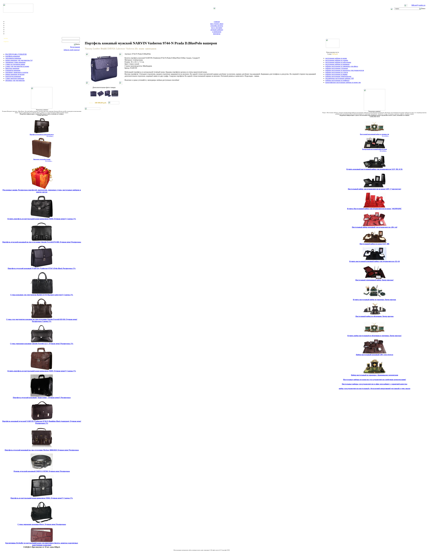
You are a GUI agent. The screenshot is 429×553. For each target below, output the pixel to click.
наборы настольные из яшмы (336, 74)
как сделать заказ (216, 24)
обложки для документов (15, 80)
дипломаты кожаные (13, 58)
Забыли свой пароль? (72, 50)
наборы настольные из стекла (336, 72)
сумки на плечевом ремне (15, 64)
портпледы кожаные (13, 76)
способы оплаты (216, 26)
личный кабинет (216, 30)
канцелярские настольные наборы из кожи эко (343, 82)
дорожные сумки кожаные (15, 62)
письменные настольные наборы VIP (339, 78)
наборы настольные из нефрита (337, 80)
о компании (216, 32)
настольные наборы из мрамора (337, 64)
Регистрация (75, 47)
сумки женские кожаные (14, 78)
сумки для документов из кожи (17, 66)
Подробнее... (50, 136)
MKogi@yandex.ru (418, 5)
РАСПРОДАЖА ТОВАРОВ (16, 54)
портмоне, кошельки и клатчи (16, 72)
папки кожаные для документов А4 (18, 60)
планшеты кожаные (12, 70)
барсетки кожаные (12, 68)
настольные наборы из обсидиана (338, 62)
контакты (216, 34)
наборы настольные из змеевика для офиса (341, 66)
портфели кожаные (12, 56)
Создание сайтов (195, 551)
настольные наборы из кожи (336, 58)
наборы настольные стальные (336, 68)
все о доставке (216, 28)
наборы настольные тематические (338, 76)
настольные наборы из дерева (336, 60)
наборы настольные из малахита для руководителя (344, 70)
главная (217, 22)
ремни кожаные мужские (14, 74)
